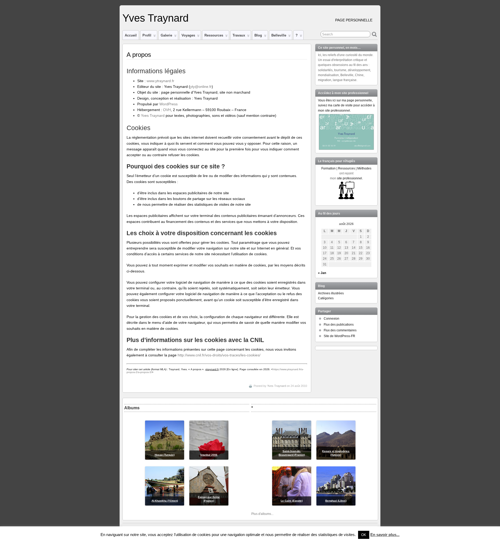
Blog (258, 35)
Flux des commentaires (340, 330)
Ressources (213, 35)
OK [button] (363, 535)
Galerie (166, 35)
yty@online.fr (201, 86)
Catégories (326, 298)
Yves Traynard (155, 18)
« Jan (322, 273)
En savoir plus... (384, 534)
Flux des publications (339, 324)
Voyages (188, 35)
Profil (146, 35)
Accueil (131, 35)
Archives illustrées (331, 293)
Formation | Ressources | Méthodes (346, 168)
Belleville (278, 35)
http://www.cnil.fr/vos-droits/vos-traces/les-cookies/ (219, 355)
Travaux (239, 35)
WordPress (168, 104)
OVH (167, 110)
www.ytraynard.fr (160, 81)
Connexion (331, 318)
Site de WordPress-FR (339, 336)
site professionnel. (350, 178)
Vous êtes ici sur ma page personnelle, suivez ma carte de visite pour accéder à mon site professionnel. (346, 105)
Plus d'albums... (262, 514)
